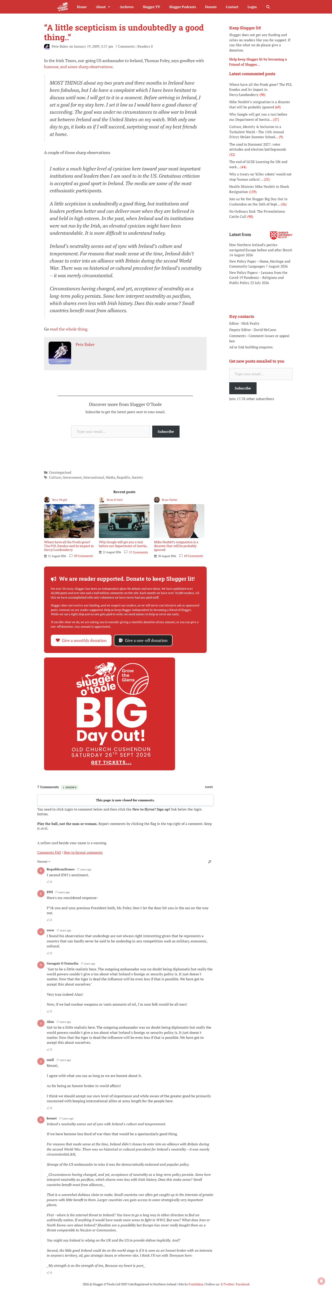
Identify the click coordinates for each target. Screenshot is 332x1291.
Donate (211, 7)
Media (110, 477)
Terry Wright (59, 499)
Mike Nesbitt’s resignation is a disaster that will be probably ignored (176, 546)
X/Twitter (227, 1284)
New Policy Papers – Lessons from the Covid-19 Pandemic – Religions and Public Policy (258, 277)
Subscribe (166, 431)
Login (252, 7)
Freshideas (196, 1284)
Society (137, 477)
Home (82, 7)
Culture (55, 477)
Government (72, 477)
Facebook (243, 1284)
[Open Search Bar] (268, 7)
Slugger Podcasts (182, 7)
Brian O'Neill (115, 499)
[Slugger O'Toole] (63, 7)
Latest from (240, 234)
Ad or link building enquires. (251, 347)
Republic (123, 477)
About (101, 7)
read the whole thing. (69, 329)
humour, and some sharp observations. (79, 66)
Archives (127, 7)
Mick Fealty (250, 323)
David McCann (265, 329)
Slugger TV (151, 7)
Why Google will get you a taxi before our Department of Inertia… (124, 544)
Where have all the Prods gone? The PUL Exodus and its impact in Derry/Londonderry (69, 546)
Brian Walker (170, 499)
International (93, 477)
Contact (232, 7)
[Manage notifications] (321, 1281)
